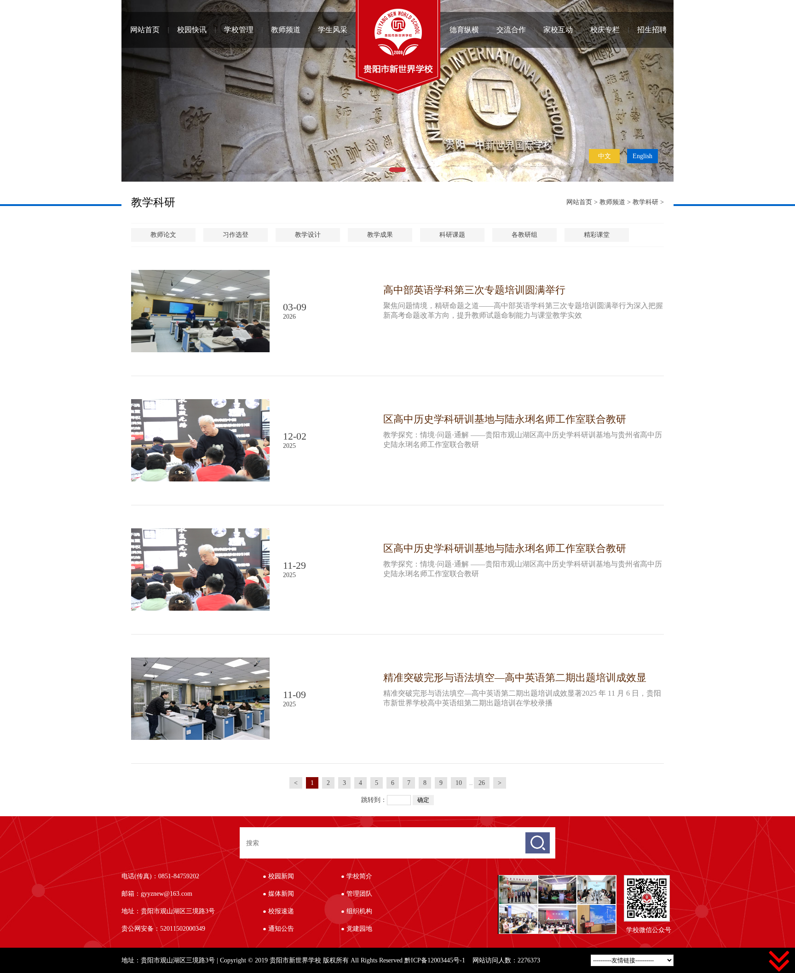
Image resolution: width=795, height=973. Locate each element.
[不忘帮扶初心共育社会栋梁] (518, 879)
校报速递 (281, 911)
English (642, 156)
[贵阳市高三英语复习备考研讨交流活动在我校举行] (518, 908)
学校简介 (359, 876)
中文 (604, 156)
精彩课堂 (597, 234)
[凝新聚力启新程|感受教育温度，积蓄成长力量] (596, 879)
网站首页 (145, 30)
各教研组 (524, 234)
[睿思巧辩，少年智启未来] (557, 908)
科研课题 (452, 234)
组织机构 (359, 911)
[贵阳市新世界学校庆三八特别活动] (557, 879)
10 (458, 782)
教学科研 (645, 202)
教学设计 (308, 234)
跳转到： (374, 799)
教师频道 (612, 202)
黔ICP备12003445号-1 (434, 960)
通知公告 (281, 928)
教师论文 (163, 234)
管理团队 (359, 893)
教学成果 (380, 234)
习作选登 (235, 234)
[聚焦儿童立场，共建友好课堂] (596, 908)
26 (481, 782)
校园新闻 (281, 876)
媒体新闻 (281, 893)
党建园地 (359, 928)
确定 (423, 799)
